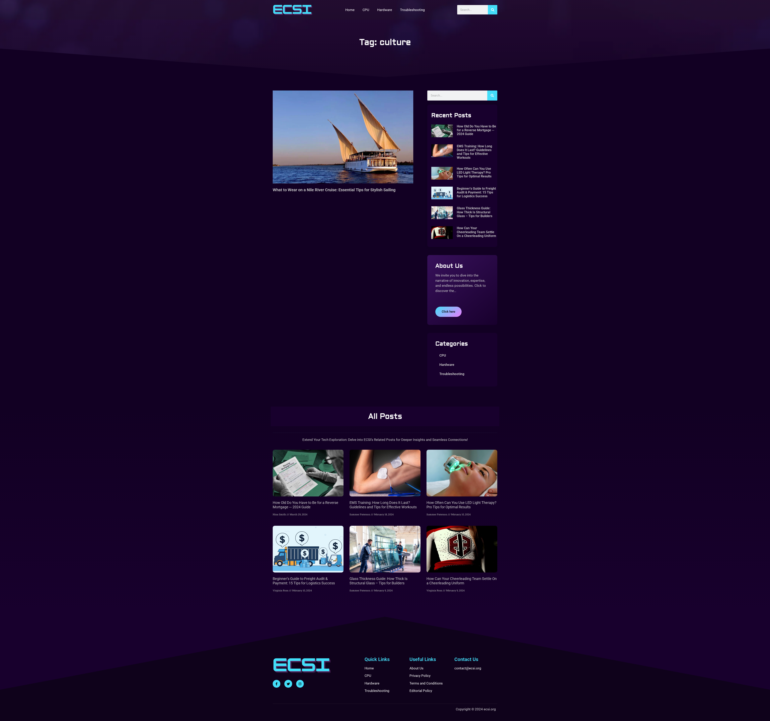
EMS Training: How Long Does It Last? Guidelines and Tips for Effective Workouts (474, 152)
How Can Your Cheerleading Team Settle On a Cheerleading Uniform (476, 232)
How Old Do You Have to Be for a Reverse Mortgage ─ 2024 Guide (476, 130)
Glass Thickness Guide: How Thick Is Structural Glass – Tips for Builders (474, 212)
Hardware (384, 10)
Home (350, 10)
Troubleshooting (412, 10)
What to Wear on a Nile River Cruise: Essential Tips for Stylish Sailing (334, 189)
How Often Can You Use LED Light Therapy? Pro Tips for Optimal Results (474, 172)
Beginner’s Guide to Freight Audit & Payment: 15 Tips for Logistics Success (476, 192)
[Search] (492, 9)
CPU (366, 10)
